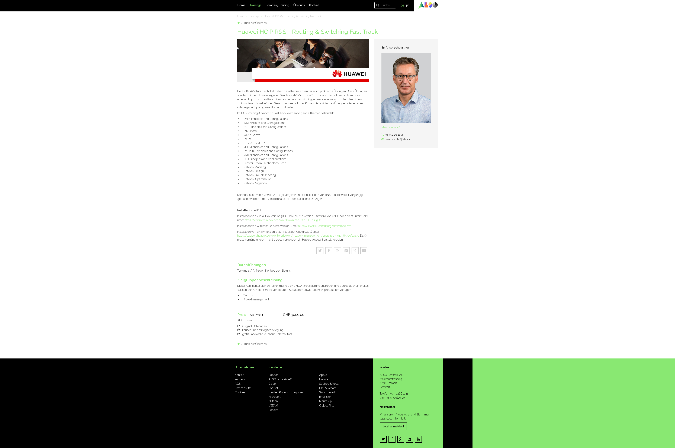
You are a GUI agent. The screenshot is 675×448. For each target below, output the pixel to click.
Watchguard (327, 392)
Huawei (324, 379)
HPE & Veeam (327, 388)
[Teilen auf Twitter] (319, 250)
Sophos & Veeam (330, 383)
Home (241, 5)
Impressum (242, 379)
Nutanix (273, 401)
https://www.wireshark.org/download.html (325, 226)
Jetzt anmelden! (393, 426)
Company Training (277, 5)
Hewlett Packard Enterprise (286, 392)
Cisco (272, 383)
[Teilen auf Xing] (355, 250)
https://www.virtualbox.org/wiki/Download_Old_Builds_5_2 (283, 220)
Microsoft (275, 396)
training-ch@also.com (393, 397)
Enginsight (325, 396)
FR (408, 5)
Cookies (240, 392)
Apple (323, 375)
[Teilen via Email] (363, 250)
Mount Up (325, 401)
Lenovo (273, 410)
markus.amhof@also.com (399, 139)
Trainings (255, 5)
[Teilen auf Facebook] (328, 250)
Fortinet (273, 388)
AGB (238, 383)
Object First (326, 405)
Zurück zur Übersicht (254, 23)
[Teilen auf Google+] (337, 250)
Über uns (299, 5)
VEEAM (273, 405)
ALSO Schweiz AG (280, 379)
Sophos (273, 375)
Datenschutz (243, 388)
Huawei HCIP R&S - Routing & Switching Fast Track (293, 16)
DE (402, 5)
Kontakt (314, 5)
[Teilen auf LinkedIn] (346, 250)
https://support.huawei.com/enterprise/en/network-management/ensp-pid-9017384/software (298, 235)
